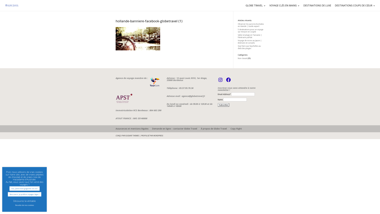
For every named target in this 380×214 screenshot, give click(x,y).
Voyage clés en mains (283, 5)
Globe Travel (254, 5)
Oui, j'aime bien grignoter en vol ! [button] (24, 188)
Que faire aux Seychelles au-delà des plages (249, 47)
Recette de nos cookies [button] (24, 205)
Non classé (242, 58)
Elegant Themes (132, 135)
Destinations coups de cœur (353, 5)
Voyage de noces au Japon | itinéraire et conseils (250, 41)
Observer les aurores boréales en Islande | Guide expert (251, 25)
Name (220, 99)
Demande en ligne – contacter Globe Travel (174, 128)
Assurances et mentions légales (132, 128)
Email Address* (224, 94)
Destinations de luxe (317, 5)
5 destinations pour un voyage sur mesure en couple (250, 30)
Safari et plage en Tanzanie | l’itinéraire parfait (250, 36)
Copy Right (236, 128)
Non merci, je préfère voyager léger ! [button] (24, 194)
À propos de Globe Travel (214, 128)
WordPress (158, 135)
